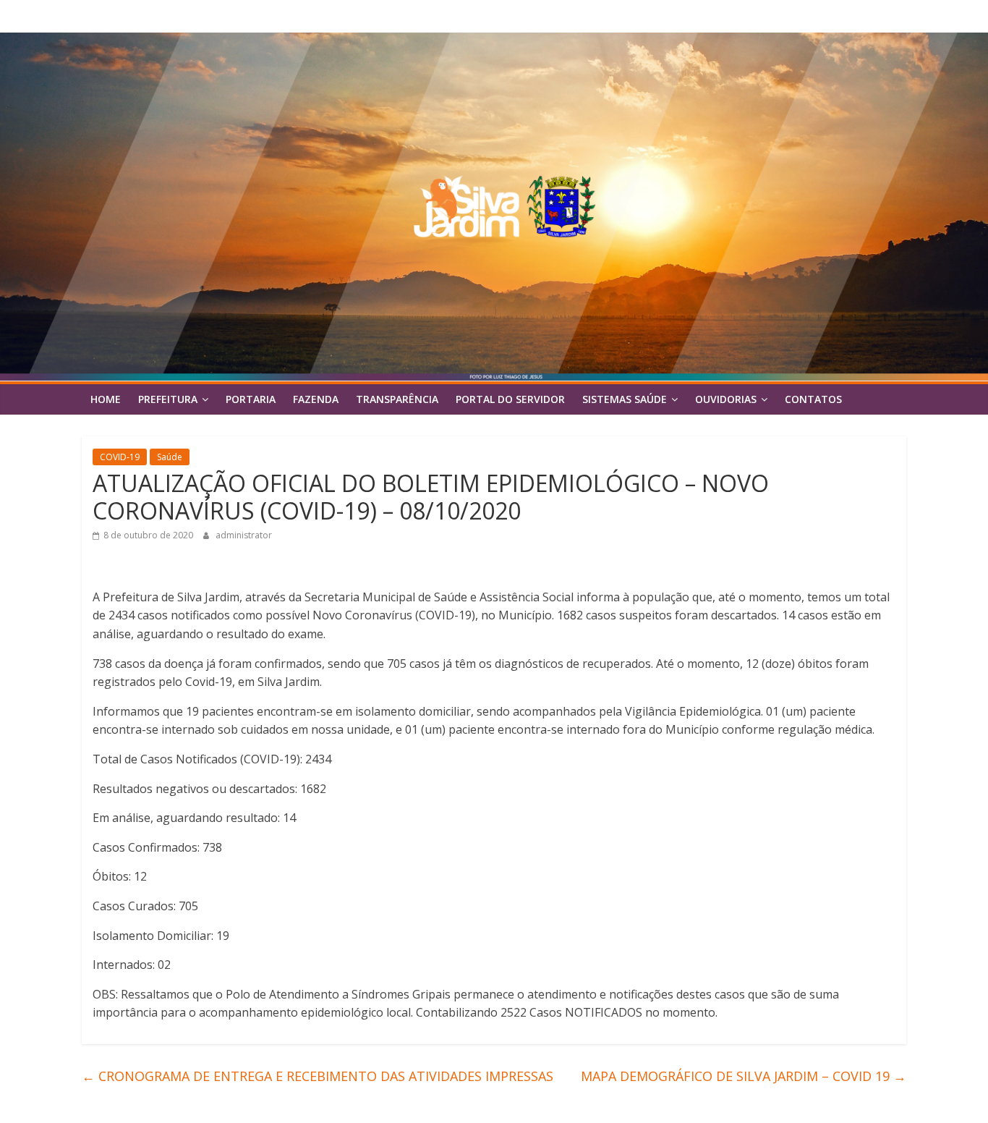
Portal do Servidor (510, 399)
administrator (244, 535)
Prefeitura (167, 399)
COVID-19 (120, 457)
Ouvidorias (726, 399)
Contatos (813, 399)
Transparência (397, 399)
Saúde (169, 457)
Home (105, 399)
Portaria (251, 399)
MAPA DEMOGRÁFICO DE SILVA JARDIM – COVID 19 (743, 1076)
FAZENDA (315, 399)
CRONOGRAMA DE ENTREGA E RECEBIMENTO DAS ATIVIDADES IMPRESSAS (317, 1076)
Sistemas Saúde (624, 399)
